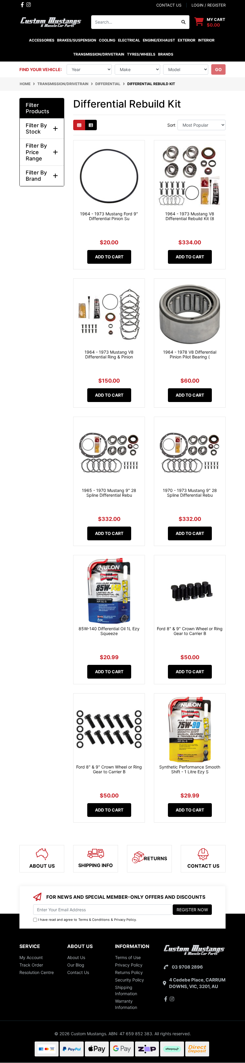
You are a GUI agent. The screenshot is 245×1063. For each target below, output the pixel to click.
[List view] (91, 125)
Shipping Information (126, 990)
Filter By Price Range (36, 152)
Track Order (31, 964)
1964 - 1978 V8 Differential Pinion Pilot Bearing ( (189, 354)
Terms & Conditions (94, 920)
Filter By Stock (36, 128)
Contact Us (78, 972)
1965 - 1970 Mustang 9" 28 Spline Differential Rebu (109, 493)
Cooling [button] (107, 40)
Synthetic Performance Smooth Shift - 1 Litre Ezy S (189, 769)
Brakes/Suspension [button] (76, 40)
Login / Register (209, 5)
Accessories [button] (41, 40)
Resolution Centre (36, 972)
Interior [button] (206, 40)
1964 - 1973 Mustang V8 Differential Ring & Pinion (109, 354)
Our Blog (75, 964)
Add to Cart (109, 256)
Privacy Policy (125, 920)
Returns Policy (129, 972)
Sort (171, 125)
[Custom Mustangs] (50, 21)
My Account (31, 957)
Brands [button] (165, 54)
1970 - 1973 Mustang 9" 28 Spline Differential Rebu (190, 493)
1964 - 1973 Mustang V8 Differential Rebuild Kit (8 (189, 216)
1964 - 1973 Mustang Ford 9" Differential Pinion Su (109, 216)
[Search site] (183, 22)
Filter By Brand (36, 175)
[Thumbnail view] (79, 125)
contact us (168, 5)
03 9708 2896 (187, 967)
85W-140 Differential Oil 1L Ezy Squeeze (109, 631)
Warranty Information (126, 1004)
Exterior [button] (186, 40)
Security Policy (129, 979)
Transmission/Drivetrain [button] (98, 54)
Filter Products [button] (37, 108)
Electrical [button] (129, 40)
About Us (76, 957)
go (218, 69)
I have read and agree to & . (87, 920)
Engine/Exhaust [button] (159, 40)
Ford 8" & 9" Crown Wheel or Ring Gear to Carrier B (190, 631)
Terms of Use (128, 957)
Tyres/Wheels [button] (141, 54)
